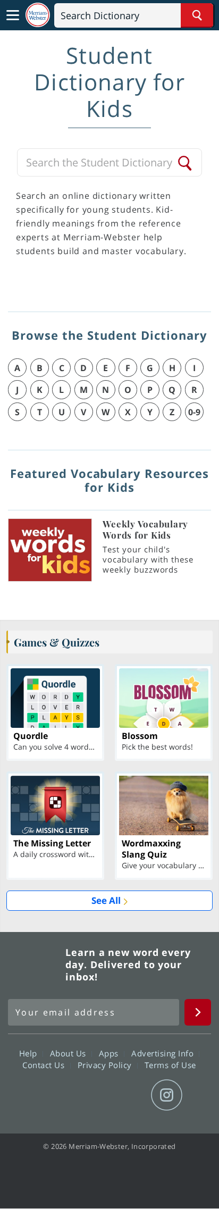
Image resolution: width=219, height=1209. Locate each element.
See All (106, 900)
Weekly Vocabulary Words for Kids (145, 529)
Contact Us (44, 1065)
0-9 (194, 412)
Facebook (52, 1095)
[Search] (185, 162)
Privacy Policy (106, 1065)
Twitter (90, 1095)
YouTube (128, 1095)
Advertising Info (163, 1053)
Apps (110, 1053)
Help (29, 1053)
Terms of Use (170, 1065)
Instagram (166, 1095)
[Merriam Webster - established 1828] (38, 15)
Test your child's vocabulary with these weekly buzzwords (148, 559)
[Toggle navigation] (13, 15)
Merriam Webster (35, 964)
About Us (69, 1053)
